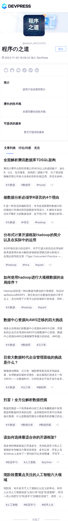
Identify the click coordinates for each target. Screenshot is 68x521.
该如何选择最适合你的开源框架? (30, 437)
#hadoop (40, 222)
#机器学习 (12, 462)
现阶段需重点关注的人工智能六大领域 (33, 477)
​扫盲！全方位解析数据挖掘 (25, 400)
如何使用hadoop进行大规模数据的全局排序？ (34, 280)
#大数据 (10, 184)
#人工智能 (30, 462)
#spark (39, 264)
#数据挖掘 (45, 424)
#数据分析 (27, 424)
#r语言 (25, 222)
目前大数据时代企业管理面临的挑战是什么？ (33, 360)
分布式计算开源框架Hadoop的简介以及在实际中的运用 (32, 237)
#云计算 (41, 344)
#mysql (41, 184)
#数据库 (25, 184)
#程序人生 (47, 504)
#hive (26, 264)
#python (47, 462)
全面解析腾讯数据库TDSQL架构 (30, 160)
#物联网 (41, 387)
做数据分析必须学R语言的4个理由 (31, 197)
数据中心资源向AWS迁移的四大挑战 (33, 320)
